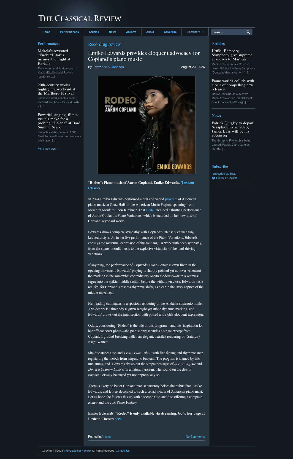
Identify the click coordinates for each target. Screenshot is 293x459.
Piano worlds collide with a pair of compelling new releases (233, 85)
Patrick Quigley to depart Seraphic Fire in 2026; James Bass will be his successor (232, 129)
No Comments (195, 436)
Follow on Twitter (226, 177)
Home (46, 32)
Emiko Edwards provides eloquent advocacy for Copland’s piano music (144, 55)
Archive (131, 32)
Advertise (170, 32)
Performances (69, 32)
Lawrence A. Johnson (108, 67)
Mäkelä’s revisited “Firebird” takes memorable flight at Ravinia (54, 57)
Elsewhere (194, 32)
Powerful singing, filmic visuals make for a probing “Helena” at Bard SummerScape (59, 121)
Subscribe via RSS (224, 173)
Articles (94, 32)
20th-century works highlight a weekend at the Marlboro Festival (56, 89)
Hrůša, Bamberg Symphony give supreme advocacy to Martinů (232, 55)
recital (150, 209)
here (117, 418)
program (171, 198)
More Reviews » (48, 148)
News (112, 32)
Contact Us (123, 450)
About (150, 32)
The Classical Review (83, 13)
